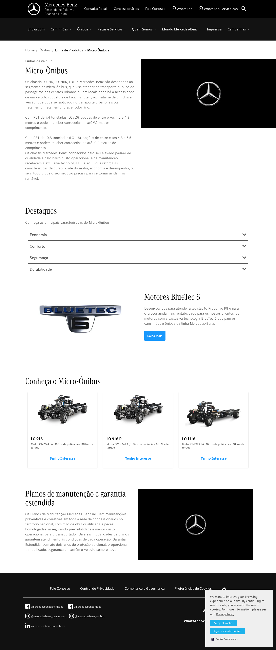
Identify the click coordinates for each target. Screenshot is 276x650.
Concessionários (126, 8)
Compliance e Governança (145, 588)
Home (30, 50)
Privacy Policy (225, 614)
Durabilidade (41, 269)
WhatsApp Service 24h (221, 9)
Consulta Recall (95, 8)
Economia (38, 234)
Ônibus (45, 50)
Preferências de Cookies (193, 588)
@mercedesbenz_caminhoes (48, 616)
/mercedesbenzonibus (87, 606)
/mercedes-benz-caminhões (48, 626)
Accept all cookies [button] (224, 623)
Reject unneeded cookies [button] (227, 631)
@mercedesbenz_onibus (90, 616)
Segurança (39, 257)
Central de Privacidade (97, 588)
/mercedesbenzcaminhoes (47, 606)
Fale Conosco (155, 8)
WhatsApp (185, 9)
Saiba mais (154, 336)
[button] (224, 639)
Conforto (37, 246)
